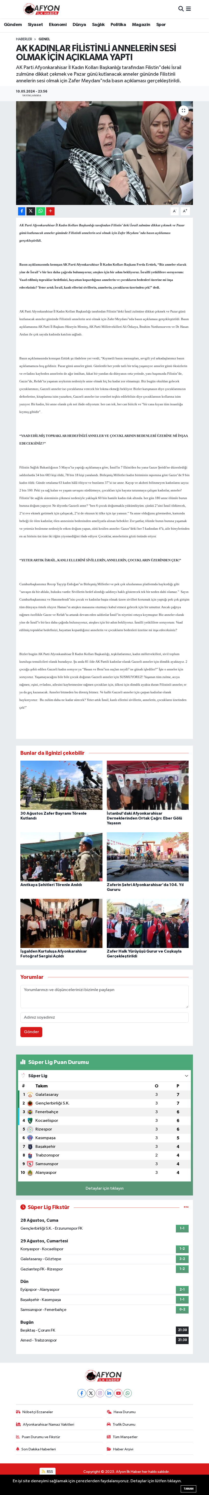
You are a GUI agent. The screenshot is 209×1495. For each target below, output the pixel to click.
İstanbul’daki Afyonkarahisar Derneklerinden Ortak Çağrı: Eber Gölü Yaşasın (144, 818)
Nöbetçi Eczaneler (37, 1412)
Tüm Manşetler (125, 1437)
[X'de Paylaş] (31, 211)
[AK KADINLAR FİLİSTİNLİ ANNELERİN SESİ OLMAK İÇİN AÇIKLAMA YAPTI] (104, 153)
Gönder (31, 1032)
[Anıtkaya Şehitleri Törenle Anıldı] (61, 856)
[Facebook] (81, 1393)
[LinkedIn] (109, 1393)
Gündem (13, 24)
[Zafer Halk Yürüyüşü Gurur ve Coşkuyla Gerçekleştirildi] (148, 923)
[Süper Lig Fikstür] (186, 1207)
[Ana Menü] (188, 9)
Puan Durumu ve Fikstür (41, 1437)
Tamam (188, 1488)
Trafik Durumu (124, 1424)
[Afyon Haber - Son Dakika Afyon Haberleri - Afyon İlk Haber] (43, 9)
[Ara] (181, 9)
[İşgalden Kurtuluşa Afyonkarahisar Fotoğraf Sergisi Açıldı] (61, 923)
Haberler (24, 39)
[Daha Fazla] (50, 211)
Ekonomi (58, 24)
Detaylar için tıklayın (105, 1188)
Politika (118, 24)
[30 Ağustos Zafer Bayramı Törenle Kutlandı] (61, 785)
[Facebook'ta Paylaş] (21, 211)
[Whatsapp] (127, 1393)
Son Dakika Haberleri (38, 1449)
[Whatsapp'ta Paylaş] (40, 211)
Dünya (79, 24)
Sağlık (98, 24)
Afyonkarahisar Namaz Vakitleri (48, 1424)
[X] (91, 1393)
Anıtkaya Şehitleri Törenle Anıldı (51, 885)
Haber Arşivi (123, 1449)
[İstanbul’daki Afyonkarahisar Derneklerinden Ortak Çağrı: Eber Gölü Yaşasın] (148, 785)
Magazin (141, 24)
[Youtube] (118, 1393)
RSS (49, 1472)
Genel (44, 39)
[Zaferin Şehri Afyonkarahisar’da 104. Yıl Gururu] (148, 856)
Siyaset (35, 24)
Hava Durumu (125, 1412)
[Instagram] (100, 1393)
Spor (161, 24)
